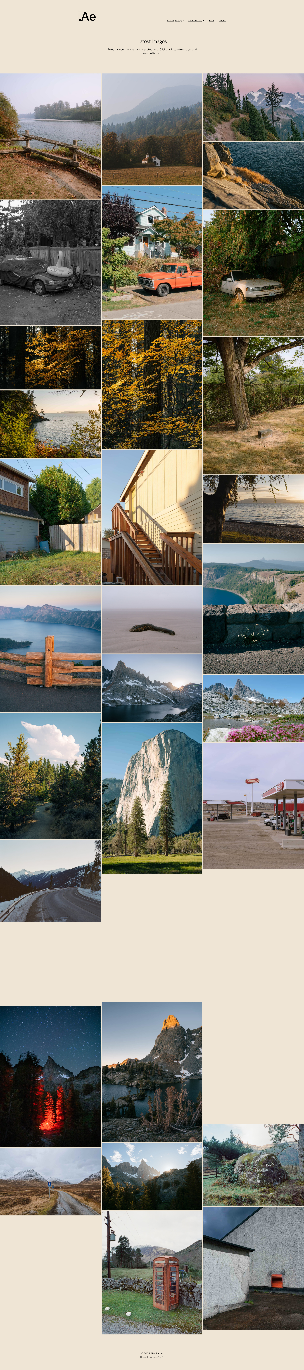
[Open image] (50, 136)
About (222, 20)
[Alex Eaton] (91, 15)
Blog (211, 20)
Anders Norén (157, 1357)
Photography (174, 20)
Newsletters (195, 20)
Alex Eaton (156, 1353)
